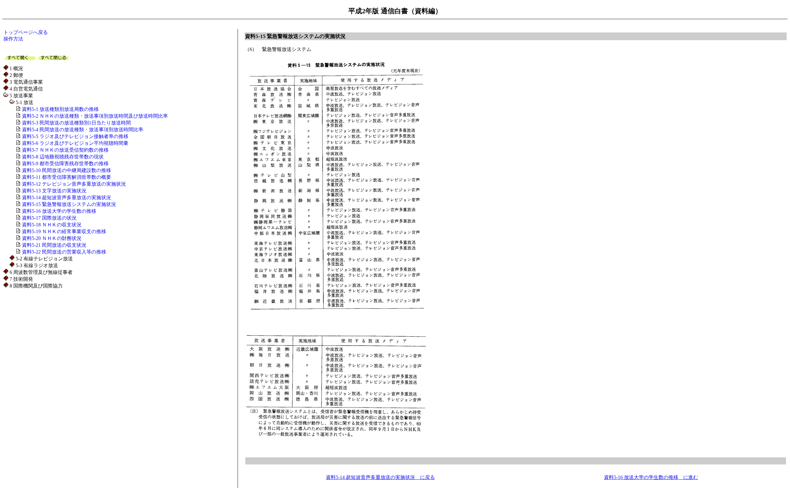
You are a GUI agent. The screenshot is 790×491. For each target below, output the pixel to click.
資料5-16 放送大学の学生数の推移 (58, 211)
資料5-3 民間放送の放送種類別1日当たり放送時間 (76, 122)
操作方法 (13, 38)
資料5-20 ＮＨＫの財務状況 (51, 238)
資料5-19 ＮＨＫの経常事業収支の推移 (63, 231)
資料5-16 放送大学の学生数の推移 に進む (651, 477)
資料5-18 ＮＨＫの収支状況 (51, 224)
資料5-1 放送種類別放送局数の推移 (60, 109)
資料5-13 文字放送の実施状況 (53, 190)
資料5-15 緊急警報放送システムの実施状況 (68, 204)
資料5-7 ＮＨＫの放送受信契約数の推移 (65, 150)
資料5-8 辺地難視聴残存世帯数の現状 (62, 156)
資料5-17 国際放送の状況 (49, 217)
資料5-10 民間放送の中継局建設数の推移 (66, 170)
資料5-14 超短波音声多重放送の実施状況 (66, 197)
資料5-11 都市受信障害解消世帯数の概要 (66, 177)
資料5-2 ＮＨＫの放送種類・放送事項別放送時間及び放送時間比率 (94, 116)
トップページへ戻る (25, 32)
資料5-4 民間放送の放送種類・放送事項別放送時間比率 (82, 129)
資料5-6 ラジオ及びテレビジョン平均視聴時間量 (74, 143)
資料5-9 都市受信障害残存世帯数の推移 (65, 163)
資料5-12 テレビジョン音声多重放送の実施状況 (73, 184)
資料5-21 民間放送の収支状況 (53, 245)
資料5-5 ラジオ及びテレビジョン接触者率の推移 (74, 136)
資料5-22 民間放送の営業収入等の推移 (63, 251)
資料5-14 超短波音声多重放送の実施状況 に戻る (380, 477)
